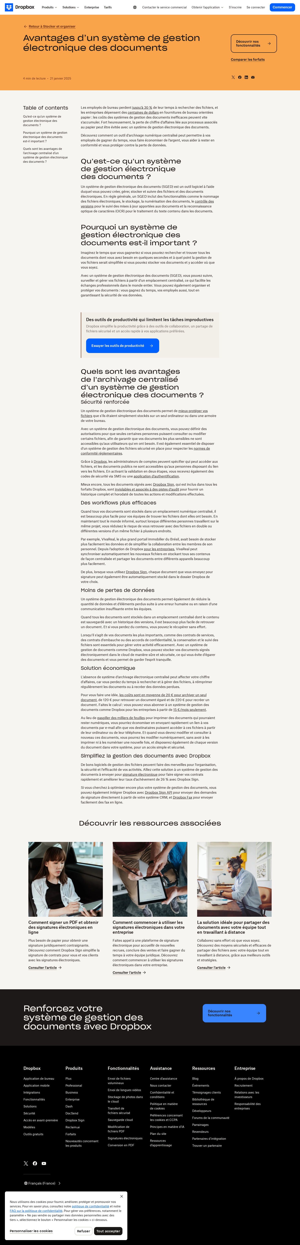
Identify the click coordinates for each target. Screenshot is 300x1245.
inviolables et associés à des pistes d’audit (147, 489)
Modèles (29, 1127)
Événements (200, 1085)
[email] (252, 77)
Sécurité (29, 1113)
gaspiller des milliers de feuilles (121, 718)
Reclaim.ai (73, 1127)
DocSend (72, 1113)
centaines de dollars (143, 112)
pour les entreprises (159, 549)
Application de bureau (38, 1078)
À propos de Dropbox (248, 1078)
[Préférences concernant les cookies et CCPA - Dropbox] (66, 1215)
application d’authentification (156, 476)
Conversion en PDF (121, 1145)
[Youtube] (44, 1163)
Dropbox (100, 461)
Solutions (30, 1106)
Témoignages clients (206, 1092)
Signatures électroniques (125, 1138)
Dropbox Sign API (158, 792)
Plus (68, 1078)
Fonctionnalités (34, 1099)
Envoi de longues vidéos (124, 1090)
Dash (69, 1106)
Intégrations (31, 1092)
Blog (195, 1078)
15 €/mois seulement (189, 710)
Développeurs (201, 1111)
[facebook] (239, 77)
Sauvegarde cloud (120, 1120)
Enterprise (73, 1099)
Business (72, 1092)
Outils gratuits (33, 1134)
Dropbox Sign (163, 484)
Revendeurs (200, 1131)
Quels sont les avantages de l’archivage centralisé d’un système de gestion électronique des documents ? (45, 155)
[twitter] (233, 77)
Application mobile (36, 1085)
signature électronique (140, 774)
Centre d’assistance (163, 1078)
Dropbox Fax (182, 797)
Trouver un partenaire (207, 1145)
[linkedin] (246, 77)
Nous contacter (160, 1085)
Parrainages (200, 1124)
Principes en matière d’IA (167, 1126)
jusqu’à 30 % (142, 107)
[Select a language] (135, 7)
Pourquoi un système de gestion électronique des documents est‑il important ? (45, 137)
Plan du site (158, 1133)
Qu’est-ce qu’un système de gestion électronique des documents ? (42, 120)
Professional (74, 1085)
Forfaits (71, 1134)
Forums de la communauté (210, 1117)
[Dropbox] (22, 7)
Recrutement (243, 1085)
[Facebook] (35, 1163)
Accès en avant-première (40, 1120)
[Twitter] (26, 1163)
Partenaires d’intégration (209, 1138)
